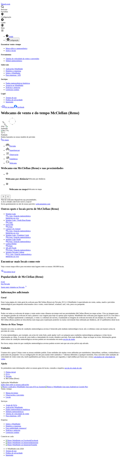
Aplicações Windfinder (14, 69)
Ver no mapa (9, 107)
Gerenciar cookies (12, 90)
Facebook (20, 107)
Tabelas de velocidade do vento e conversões (22, 59)
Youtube (34, 445)
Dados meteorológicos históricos (18, 83)
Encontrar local (9, 272)
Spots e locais (11, 51)
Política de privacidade (14, 100)
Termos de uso (11, 98)
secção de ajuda (69, 339)
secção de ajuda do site (73, 368)
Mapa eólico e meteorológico (16, 48)
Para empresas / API (13, 75)
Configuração (13, 40)
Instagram (34, 443)
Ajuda (11, 36)
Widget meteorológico (14, 61)
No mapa (5, 140)
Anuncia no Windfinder (14, 85)
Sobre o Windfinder (13, 73)
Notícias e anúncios (13, 87)
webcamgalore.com (43, 204)
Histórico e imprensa (13, 71)
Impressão (9, 102)
